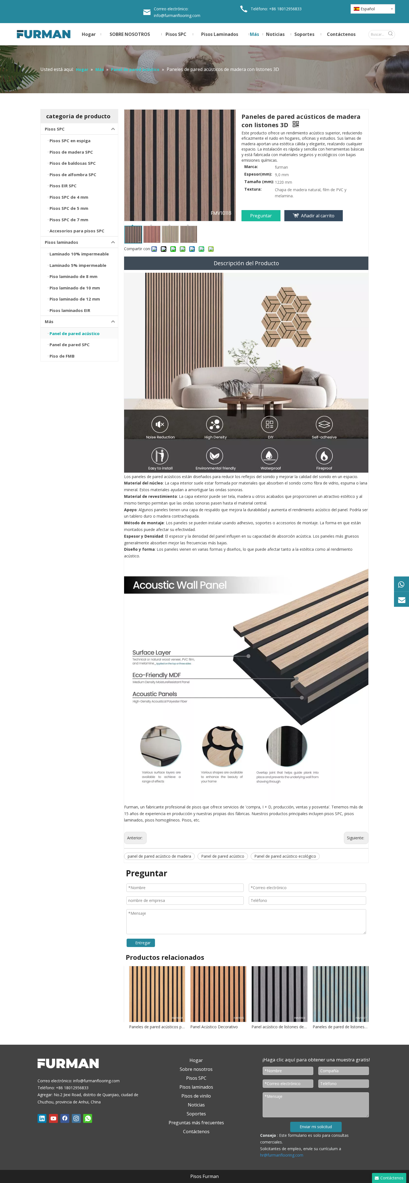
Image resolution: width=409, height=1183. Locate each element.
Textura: (253, 189)
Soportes (196, 1114)
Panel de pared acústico (222, 856)
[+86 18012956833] (401, 584)
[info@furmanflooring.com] (401, 599)
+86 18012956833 (285, 8)
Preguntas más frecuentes (196, 1123)
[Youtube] (53, 1118)
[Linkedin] (42, 1118)
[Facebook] (64, 1118)
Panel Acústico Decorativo (211, 1026)
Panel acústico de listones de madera (277, 1026)
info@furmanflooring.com (177, 15)
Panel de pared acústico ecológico (285, 856)
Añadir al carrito (317, 216)
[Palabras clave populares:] (390, 34)
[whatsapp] (87, 1118)
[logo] (70, 1065)
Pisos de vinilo (196, 1096)
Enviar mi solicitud (316, 1126)
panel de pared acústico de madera (159, 856)
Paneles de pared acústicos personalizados (154, 1026)
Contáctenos (196, 1131)
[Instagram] (76, 1118)
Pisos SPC (55, 129)
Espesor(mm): (258, 174)
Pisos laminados (61, 242)
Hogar (196, 1060)
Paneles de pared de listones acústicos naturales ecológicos (338, 1026)
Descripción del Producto (246, 263)
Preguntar (261, 216)
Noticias (196, 1105)
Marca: (251, 166)
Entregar (143, 942)
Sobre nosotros (196, 1069)
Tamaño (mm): (259, 181)
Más (49, 321)
